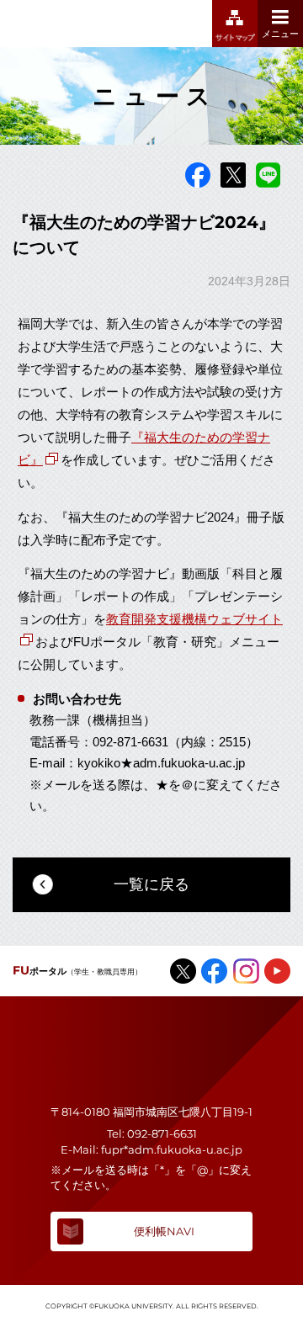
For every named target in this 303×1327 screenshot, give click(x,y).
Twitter (233, 175)
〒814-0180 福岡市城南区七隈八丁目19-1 (151, 1111)
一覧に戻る (151, 884)
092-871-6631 (162, 1133)
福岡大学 (76, 23)
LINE (268, 175)
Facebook (197, 175)
